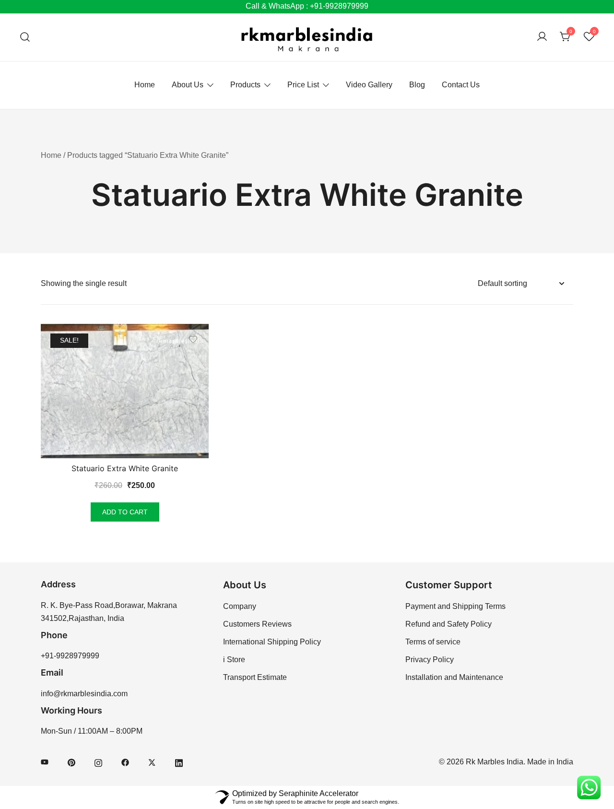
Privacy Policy (429, 659)
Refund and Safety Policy (448, 624)
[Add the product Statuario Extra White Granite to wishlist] (193, 339)
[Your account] (542, 37)
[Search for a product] (25, 37)
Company (239, 606)
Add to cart (125, 512)
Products (245, 85)
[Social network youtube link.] (44, 762)
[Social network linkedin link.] (179, 762)
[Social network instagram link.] (98, 762)
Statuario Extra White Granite (124, 468)
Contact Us (461, 85)
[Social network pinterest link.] (71, 762)
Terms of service (432, 642)
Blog (417, 85)
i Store (234, 659)
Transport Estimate (255, 677)
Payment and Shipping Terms (455, 606)
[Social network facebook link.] (125, 762)
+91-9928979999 (70, 656)
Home (144, 85)
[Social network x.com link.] (152, 762)
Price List (303, 85)
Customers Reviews (257, 624)
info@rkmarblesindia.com (84, 694)
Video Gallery (369, 85)
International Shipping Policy (272, 642)
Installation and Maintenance (454, 677)
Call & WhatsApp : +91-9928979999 (307, 6)
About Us (187, 85)
